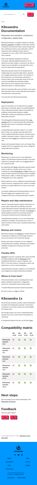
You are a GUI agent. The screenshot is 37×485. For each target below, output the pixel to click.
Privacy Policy (11, 477)
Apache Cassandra (7, 44)
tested (15, 138)
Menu (30, 5)
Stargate (4, 257)
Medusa (20, 234)
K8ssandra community (8, 401)
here (25, 175)
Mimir (26, 171)
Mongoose (23, 259)
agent (26, 161)
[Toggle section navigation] (30, 14)
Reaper (31, 211)
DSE (18, 44)
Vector (15, 167)
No (13, 417)
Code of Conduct (21, 477)
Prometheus (19, 171)
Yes (5, 417)
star (16, 291)
